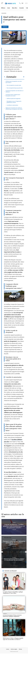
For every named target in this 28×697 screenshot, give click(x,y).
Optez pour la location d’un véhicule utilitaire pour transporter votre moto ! (14, 108)
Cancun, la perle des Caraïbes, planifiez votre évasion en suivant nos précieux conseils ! (14, 526)
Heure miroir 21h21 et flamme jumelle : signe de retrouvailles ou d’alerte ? (13, 638)
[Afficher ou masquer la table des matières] (20, 77)
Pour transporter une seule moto (14, 85)
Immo (4, 590)
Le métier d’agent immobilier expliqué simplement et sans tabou (13, 592)
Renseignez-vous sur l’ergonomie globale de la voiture (14, 102)
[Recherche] (20, 3)
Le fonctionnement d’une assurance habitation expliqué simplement (12, 615)
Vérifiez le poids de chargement (13, 98)
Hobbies (14, 522)
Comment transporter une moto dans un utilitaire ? (14, 91)
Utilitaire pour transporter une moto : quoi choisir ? (14, 82)
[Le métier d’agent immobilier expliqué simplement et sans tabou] (14, 581)
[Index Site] (10, 3)
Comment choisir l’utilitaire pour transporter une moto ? (13, 95)
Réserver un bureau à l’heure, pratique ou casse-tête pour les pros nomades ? (14, 559)
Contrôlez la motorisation (12, 105)
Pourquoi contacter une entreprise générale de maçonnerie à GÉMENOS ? (14, 542)
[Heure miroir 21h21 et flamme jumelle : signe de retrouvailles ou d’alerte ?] (14, 627)
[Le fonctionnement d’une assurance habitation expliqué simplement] (14, 604)
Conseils (5, 26)
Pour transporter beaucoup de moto (15, 88)
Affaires (14, 557)
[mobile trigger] (2, 3)
